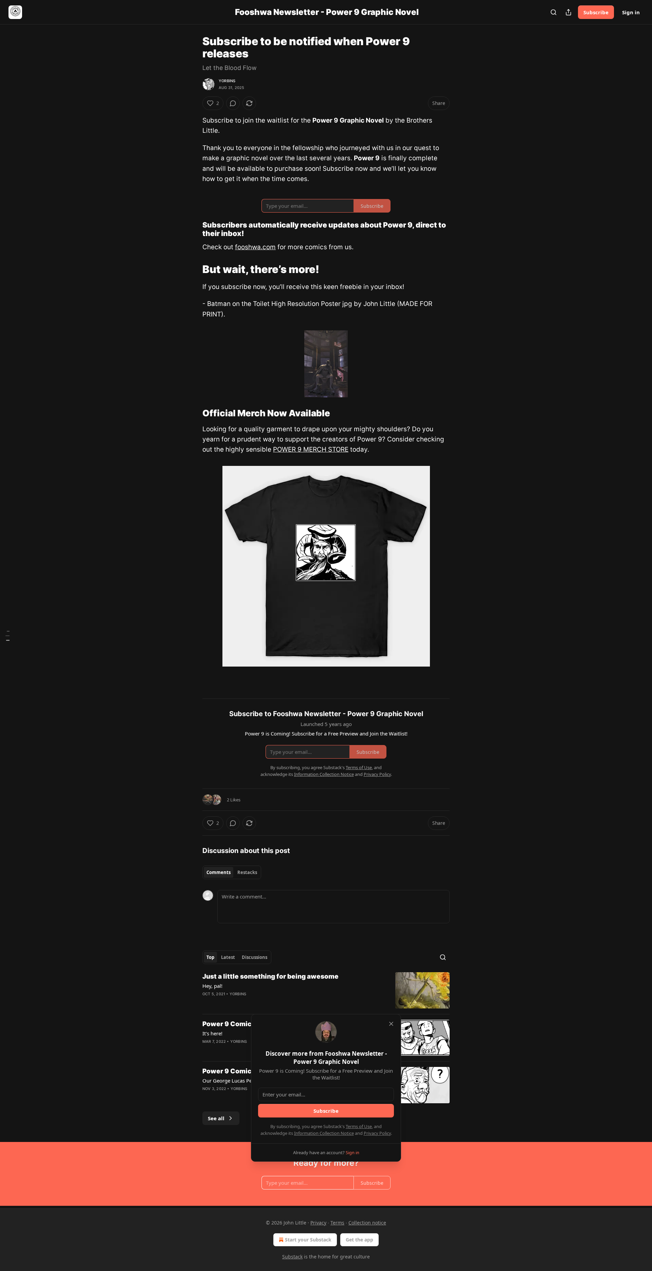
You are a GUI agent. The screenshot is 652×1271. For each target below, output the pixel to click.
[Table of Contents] (7, 635)
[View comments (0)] (233, 103)
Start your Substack (308, 1239)
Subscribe (596, 12)
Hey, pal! (212, 985)
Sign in (631, 12)
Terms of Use (359, 1126)
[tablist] (231, 872)
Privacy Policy (377, 1133)
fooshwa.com (255, 247)
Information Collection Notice (324, 1133)
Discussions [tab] (254, 957)
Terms (337, 1222)
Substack (292, 1256)
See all (216, 1118)
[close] (391, 1023)
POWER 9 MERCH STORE (310, 449)
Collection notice (367, 1222)
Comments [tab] (218, 872)
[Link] (192, 229)
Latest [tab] (228, 957)
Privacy (318, 1222)
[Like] (206, 1097)
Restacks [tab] (247, 872)
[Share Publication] (568, 12)
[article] (326, 990)
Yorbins (227, 80)
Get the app (359, 1239)
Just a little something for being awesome (270, 976)
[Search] (553, 12)
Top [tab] (210, 957)
